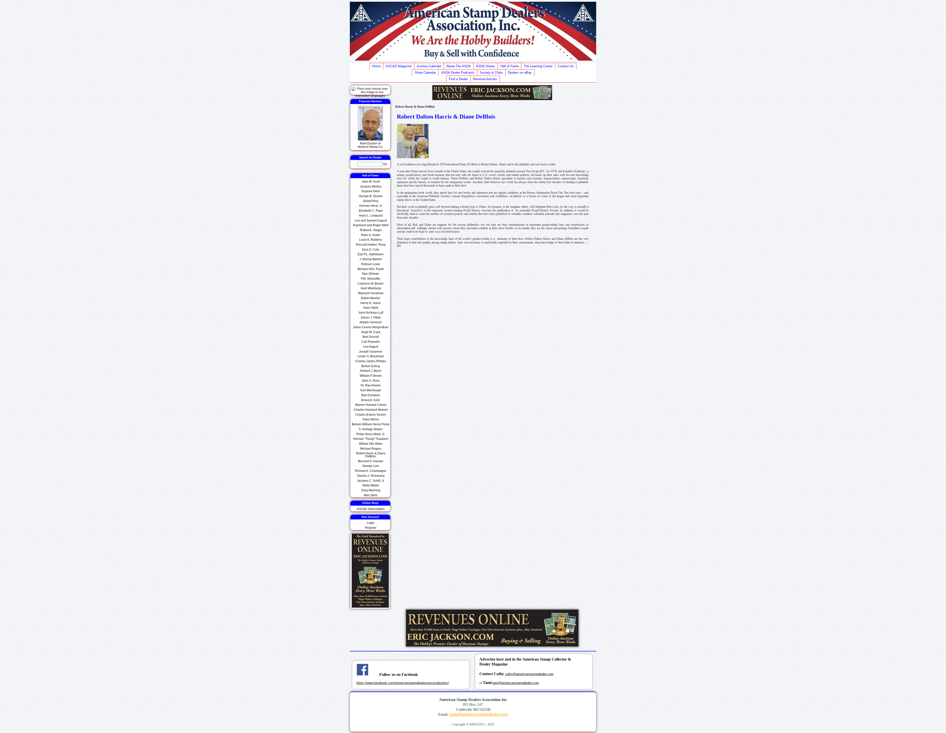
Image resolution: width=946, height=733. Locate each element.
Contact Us (566, 66)
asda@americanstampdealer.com (478, 714)
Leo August (370, 346)
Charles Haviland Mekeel (371, 409)
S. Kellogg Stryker (371, 429)
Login (370, 522)
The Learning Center (538, 66)
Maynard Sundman (371, 293)
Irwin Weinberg (371, 288)
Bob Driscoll (371, 336)
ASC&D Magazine (399, 66)
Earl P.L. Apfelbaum (371, 254)
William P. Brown (371, 375)
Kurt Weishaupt (370, 390)
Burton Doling (370, 366)
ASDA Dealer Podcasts (457, 72)
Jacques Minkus (371, 186)
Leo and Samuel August (371, 220)
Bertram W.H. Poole (371, 269)
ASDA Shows (485, 66)
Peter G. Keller (370, 235)
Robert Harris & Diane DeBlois (371, 455)
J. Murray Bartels (370, 259)
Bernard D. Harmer (370, 461)
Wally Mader (370, 485)
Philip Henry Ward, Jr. (370, 434)
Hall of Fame (509, 66)
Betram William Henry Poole (370, 424)
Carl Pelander (370, 341)
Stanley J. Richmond (371, 475)
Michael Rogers (370, 448)
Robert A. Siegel (371, 230)
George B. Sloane (371, 196)
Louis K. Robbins (370, 239)
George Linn (370, 465)
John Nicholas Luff (370, 312)
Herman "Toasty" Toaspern (371, 438)
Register (370, 527)
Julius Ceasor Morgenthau (371, 327)
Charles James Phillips (370, 361)
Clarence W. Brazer (371, 283)
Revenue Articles (485, 79)
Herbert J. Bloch (370, 370)
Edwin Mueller (370, 298)
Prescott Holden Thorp (371, 244)
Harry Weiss (371, 419)
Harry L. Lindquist (371, 215)
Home (376, 66)
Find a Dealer (458, 79)
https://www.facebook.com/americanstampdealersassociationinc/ (402, 683)
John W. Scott (371, 181)
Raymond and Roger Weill (371, 225)
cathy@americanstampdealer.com (529, 674)
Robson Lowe (370, 264)
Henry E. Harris (370, 303)
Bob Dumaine (370, 395)
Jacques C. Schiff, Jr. (371, 480)
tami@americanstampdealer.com (515, 683)
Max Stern (370, 495)
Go (385, 164)
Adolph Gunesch (370, 322)
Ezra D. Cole (370, 249)
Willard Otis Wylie (370, 443)
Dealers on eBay (520, 72)
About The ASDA (458, 66)
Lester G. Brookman (370, 356)
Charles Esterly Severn (370, 414)
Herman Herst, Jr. (370, 205)
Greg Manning (370, 490)
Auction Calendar (429, 66)
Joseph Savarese (370, 351)
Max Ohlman (370, 273)
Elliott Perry (370, 201)
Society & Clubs (491, 72)
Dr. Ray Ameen (371, 385)
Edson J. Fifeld (371, 317)
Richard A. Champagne (370, 470)
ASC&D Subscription (371, 509)
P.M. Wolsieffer (370, 278)
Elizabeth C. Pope (371, 210)
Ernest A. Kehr (370, 400)
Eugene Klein (371, 191)
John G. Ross (371, 380)
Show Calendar (425, 72)
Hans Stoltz (370, 307)
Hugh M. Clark (370, 332)
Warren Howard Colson (371, 404)
